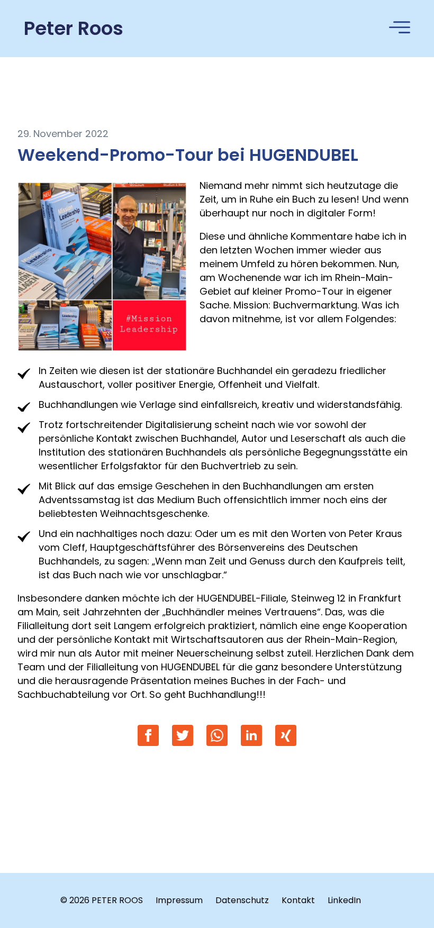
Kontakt (298, 900)
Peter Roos (73, 28)
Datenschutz (242, 900)
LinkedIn (344, 900)
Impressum (179, 900)
